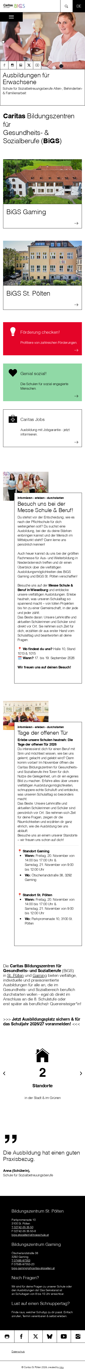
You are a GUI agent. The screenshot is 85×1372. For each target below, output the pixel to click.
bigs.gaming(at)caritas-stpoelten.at (33, 1268)
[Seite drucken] (7, 1336)
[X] (29, 65)
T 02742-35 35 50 (22, 1227)
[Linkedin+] (21, 65)
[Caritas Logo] (14, 5)
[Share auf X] (35, 1336)
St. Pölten (15, 975)
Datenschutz (18, 1351)
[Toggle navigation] (11, 17)
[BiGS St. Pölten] (42, 263)
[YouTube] (64, 1336)
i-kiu (61, 1367)
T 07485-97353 (21, 1260)
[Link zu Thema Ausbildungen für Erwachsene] (42, 40)
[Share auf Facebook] (21, 1336)
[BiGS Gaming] (42, 181)
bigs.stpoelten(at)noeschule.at (30, 1235)
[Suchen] (68, 6)
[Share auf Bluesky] (50, 1336)
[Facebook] (4, 65)
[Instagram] (12, 65)
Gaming (40, 975)
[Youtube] (37, 65)
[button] (3, 42)
